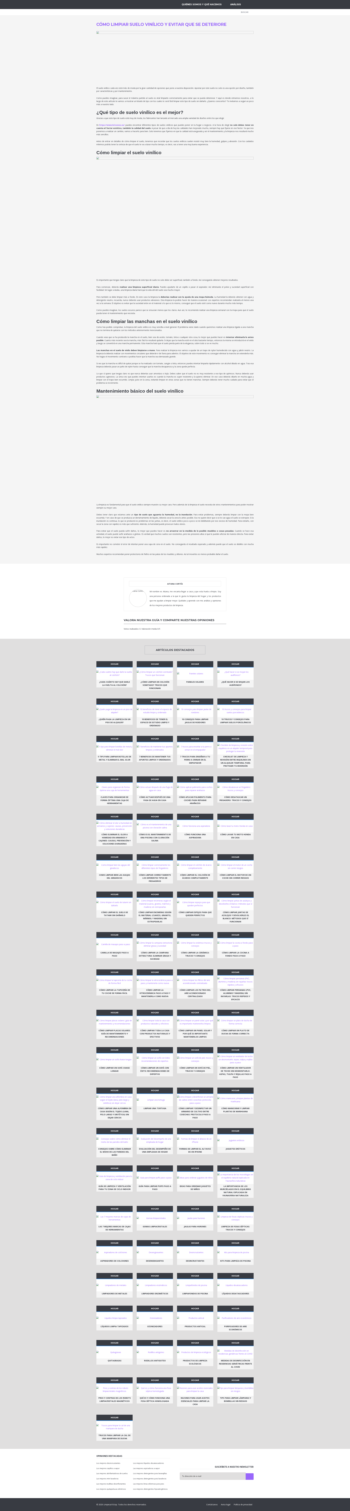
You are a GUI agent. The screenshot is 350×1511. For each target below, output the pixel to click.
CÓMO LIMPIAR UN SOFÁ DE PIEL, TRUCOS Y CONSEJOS (195, 1069)
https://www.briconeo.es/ (112, 125)
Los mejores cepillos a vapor (108, 1468)
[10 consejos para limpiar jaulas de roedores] (195, 711)
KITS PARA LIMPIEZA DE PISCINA (235, 1261)
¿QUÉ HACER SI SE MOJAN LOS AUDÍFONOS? (235, 683)
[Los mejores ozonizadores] (155, 1318)
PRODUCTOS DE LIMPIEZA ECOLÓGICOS (195, 1362)
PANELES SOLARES (195, 682)
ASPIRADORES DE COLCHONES (114, 1261)
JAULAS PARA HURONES (195, 1226)
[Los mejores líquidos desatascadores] (235, 1285)
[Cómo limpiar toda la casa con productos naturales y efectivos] (155, 1022)
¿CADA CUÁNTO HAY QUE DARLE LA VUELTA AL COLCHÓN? (114, 683)
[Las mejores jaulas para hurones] (195, 1218)
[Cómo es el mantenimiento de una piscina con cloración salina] (155, 826)
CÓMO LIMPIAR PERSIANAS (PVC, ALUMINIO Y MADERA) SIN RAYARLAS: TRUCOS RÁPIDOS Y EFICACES (235, 995)
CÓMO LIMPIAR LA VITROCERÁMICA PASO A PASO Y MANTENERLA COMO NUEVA (154, 993)
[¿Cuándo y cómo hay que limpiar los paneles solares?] (195, 673)
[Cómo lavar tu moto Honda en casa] (235, 826)
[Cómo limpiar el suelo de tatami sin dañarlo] (114, 904)
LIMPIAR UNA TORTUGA (155, 1108)
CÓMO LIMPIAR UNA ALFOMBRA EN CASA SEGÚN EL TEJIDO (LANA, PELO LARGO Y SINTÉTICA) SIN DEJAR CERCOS (114, 1113)
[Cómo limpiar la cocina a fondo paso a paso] (235, 944)
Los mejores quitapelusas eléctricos (111, 1489)
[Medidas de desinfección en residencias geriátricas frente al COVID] (235, 1352)
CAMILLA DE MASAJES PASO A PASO (114, 954)
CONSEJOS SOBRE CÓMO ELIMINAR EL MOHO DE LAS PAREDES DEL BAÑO (114, 1152)
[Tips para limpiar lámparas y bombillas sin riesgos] (235, 1389)
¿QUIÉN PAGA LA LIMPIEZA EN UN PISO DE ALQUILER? (114, 721)
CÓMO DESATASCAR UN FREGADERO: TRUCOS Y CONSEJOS (235, 799)
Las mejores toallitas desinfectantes (111, 1484)
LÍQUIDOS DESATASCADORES (235, 1293)
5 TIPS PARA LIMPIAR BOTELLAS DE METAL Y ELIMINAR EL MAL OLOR (114, 758)
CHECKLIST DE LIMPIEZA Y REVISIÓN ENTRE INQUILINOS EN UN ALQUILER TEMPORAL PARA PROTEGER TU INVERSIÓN (235, 761)
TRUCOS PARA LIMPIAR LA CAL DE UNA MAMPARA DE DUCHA (114, 1437)
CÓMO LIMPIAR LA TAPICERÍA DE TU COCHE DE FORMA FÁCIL (114, 991)
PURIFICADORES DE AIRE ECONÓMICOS (235, 1328)
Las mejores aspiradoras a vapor (146, 1468)
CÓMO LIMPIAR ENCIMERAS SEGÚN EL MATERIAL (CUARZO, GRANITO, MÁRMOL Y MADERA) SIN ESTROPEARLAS (154, 917)
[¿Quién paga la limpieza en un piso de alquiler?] (114, 711)
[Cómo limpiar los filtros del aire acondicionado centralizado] (195, 982)
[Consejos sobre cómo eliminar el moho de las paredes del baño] (114, 1140)
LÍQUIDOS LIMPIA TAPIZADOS (114, 1326)
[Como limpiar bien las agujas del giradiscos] (114, 866)
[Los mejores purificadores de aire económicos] (235, 1318)
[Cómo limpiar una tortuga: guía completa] (155, 1100)
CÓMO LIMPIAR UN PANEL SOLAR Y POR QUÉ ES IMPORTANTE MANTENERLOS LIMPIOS (195, 1033)
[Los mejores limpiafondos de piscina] (195, 1285)
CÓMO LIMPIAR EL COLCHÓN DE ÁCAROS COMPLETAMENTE (195, 876)
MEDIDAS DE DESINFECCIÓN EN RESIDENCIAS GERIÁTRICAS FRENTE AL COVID (235, 1363)
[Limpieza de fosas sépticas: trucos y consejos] (235, 1218)
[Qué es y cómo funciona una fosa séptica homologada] (155, 1389)
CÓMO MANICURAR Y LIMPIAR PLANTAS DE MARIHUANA (235, 1110)
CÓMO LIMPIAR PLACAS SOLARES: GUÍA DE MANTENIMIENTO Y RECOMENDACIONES (114, 1033)
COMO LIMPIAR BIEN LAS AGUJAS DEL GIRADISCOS (114, 876)
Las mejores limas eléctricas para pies (148, 1484)
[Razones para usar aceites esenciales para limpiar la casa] (195, 1389)
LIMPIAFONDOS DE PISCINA (195, 1293)
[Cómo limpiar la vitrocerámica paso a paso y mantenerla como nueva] (155, 982)
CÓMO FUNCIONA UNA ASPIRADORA (195, 836)
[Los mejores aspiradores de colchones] (114, 1252)
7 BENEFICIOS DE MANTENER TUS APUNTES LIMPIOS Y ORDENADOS (155, 758)
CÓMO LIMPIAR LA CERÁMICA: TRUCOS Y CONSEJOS (195, 954)
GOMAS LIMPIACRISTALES (155, 1226)
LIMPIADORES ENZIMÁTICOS (155, 1293)
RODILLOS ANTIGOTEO (155, 1360)
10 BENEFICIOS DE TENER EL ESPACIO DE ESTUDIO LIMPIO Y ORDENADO (154, 722)
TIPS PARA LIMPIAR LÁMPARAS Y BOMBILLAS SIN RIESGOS (235, 1399)
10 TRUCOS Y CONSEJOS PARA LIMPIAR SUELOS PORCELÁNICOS (235, 721)
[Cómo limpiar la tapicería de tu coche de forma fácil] (114, 982)
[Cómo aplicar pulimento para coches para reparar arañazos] (195, 789)
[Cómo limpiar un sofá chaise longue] (114, 1059)
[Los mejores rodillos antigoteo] (155, 1352)
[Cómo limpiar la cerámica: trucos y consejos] (195, 944)
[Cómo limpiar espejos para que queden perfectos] (195, 904)
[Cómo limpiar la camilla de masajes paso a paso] (114, 944)
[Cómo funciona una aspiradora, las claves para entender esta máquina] (195, 826)
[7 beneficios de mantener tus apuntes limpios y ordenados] (155, 748)
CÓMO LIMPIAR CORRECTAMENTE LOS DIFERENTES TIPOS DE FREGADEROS (155, 878)
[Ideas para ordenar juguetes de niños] (195, 1178)
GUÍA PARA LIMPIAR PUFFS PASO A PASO (155, 1188)
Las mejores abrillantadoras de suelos (112, 1473)
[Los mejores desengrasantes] (155, 1252)
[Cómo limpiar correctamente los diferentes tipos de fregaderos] (155, 866)
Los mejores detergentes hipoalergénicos (150, 1489)
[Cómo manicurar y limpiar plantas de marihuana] (235, 1100)
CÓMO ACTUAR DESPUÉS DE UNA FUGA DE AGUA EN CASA (154, 799)
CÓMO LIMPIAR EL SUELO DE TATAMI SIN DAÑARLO (114, 914)
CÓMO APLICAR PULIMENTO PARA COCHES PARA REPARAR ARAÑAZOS (195, 800)
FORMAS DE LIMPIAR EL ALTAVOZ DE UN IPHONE (195, 1150)
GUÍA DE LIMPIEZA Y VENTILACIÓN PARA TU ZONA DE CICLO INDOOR (114, 1188)
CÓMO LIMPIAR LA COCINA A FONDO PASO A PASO (235, 954)
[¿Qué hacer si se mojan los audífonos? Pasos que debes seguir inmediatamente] (235, 673)
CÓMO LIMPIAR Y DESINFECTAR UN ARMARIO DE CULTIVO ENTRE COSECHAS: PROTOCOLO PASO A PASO (195, 1113)
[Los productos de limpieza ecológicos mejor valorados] (195, 1352)
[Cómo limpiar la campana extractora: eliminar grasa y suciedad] (155, 944)
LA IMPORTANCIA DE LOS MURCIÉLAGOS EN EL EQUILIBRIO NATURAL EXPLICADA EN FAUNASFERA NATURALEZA (235, 1191)
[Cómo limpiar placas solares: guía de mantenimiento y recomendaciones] (114, 1022)
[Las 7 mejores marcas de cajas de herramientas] (114, 1218)
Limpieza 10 (110, 4)
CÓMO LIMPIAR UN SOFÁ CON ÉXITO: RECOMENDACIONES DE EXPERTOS (154, 1071)
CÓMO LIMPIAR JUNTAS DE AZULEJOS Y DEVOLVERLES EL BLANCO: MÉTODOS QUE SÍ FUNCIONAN (235, 917)
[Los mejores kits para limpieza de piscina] (235, 1252)
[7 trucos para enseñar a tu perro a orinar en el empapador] (195, 748)
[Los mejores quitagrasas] (114, 1352)
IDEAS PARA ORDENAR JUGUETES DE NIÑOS (195, 1188)
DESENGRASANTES (155, 1261)
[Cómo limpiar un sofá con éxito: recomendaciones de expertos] (155, 1059)
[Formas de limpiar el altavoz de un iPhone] (195, 1140)
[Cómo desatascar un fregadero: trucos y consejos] (235, 789)
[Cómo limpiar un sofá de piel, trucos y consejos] (195, 1059)
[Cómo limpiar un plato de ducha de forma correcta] (235, 1022)
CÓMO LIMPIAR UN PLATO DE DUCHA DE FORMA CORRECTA (235, 1032)
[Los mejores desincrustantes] (195, 1252)
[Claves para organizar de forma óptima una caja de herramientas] (114, 789)
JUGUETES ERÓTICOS (235, 1149)
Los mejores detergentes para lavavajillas (150, 1473)
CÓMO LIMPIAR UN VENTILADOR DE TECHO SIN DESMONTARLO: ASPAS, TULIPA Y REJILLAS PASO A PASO (235, 1072)
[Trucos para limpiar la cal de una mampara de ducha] (114, 1427)
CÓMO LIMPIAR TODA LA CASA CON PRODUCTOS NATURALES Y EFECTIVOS (155, 1033)
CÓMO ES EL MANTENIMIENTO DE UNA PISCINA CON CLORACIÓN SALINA (155, 837)
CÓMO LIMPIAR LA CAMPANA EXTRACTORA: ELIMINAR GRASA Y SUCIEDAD (155, 955)
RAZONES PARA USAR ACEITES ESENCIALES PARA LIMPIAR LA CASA (195, 1401)
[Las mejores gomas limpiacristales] (155, 1218)
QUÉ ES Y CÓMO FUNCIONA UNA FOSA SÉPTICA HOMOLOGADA (155, 1399)
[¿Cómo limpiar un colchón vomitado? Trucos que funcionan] (155, 673)
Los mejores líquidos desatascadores (148, 1463)
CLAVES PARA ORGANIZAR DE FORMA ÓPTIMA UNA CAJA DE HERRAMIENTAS (114, 800)
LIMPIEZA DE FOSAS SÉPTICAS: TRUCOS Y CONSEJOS (235, 1228)
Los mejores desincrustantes (108, 1463)
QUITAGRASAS (114, 1360)
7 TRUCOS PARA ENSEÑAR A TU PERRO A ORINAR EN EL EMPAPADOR (195, 759)
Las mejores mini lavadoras (107, 1478)
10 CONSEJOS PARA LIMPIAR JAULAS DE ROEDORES (195, 721)
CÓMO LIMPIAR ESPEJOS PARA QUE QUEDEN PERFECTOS (195, 914)
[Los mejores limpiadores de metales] (114, 1285)
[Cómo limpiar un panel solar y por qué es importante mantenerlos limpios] (195, 1022)
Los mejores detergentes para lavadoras (149, 1478)
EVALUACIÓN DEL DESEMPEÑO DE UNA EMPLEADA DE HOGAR (155, 1150)
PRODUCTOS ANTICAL (195, 1326)
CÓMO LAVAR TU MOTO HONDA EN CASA (235, 836)
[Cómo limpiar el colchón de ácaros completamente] (195, 866)
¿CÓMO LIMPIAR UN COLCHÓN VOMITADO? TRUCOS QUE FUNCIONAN (155, 685)
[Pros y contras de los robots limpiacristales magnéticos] (114, 1389)
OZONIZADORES (154, 1326)
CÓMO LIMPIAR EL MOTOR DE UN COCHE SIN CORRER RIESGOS (235, 876)
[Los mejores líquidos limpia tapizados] (114, 1318)
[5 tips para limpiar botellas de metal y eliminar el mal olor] (114, 748)
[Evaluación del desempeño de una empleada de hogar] (155, 1140)
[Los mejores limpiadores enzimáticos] (155, 1285)
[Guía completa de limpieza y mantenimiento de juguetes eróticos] (235, 1140)
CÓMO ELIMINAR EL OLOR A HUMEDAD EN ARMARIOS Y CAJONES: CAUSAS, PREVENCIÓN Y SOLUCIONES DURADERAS (115, 839)
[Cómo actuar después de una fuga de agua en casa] (155, 789)
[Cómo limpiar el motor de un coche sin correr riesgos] (235, 866)
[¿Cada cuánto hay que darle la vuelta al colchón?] (114, 673)
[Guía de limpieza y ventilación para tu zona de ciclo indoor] (114, 1178)
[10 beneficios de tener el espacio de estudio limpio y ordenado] (155, 711)
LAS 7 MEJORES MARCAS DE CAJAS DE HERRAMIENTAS (114, 1228)
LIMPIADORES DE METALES (114, 1293)
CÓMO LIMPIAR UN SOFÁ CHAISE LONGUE (114, 1069)
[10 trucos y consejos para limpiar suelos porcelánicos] (235, 711)
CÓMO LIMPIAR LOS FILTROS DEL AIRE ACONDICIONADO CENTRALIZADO (195, 993)
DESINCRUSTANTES (195, 1261)
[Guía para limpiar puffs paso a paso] (155, 1178)
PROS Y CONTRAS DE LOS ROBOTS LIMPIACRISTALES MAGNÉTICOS (114, 1399)
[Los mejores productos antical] (195, 1318)
